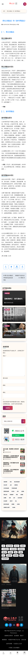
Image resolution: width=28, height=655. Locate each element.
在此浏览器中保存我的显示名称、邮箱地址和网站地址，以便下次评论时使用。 (13, 402)
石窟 (10, 497)
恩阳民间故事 (6, 491)
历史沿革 (5, 484)
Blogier (19, 630)
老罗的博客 (9, 643)
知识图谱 (16, 635)
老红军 (11, 500)
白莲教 (5, 497)
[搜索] (23, 421)
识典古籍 (23, 639)
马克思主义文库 (17, 643)
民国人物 (5, 494)
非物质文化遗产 (7, 507)
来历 (18, 491)
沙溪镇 (21, 494)
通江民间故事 (6, 504)
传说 (11, 481)
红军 (14, 497)
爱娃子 (22, 635)
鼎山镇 (13, 507)
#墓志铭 (14, 24)
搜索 (4, 416)
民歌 (17, 494)
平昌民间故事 (14, 488)
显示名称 (5, 378)
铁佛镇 (13, 504)
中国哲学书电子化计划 (14, 639)
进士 (16, 500)
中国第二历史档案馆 (14, 647)
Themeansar (13, 633)
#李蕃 (17, 24)
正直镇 (22, 491)
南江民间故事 (17, 481)
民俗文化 (7, 293)
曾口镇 (13, 491)
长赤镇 (18, 504)
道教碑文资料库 (8, 635)
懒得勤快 (4, 639)
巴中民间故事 (6, 488)
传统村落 (5, 481)
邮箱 (4, 385)
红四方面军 (20, 497)
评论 (4, 356)
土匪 (11, 484)
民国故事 (11, 494)
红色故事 (5, 500)
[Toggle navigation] (2, 4)
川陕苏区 (16, 484)
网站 (4, 392)
